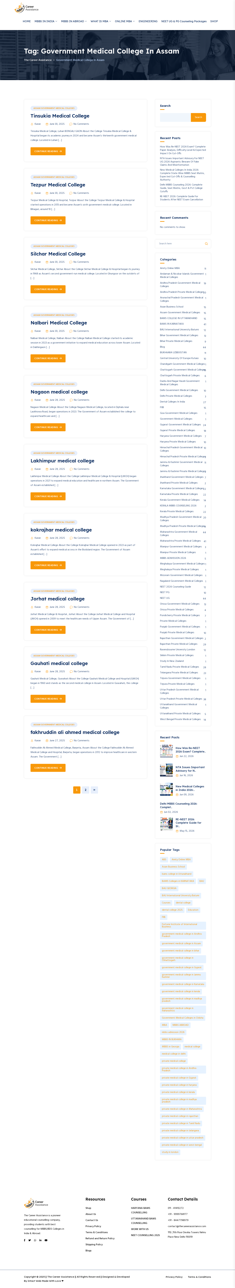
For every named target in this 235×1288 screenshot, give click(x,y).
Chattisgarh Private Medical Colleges (180, 375)
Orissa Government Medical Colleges (180, 604)
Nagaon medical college (59, 392)
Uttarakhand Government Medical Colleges (178, 706)
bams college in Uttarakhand (176, 874)
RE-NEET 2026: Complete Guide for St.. (188, 823)
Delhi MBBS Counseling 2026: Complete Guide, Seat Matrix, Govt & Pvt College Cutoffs (181, 188)
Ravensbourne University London (177, 649)
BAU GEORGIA (169, 888)
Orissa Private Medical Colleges (177, 609)
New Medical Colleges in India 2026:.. (190, 788)
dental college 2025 (172, 910)
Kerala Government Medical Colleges (180, 500)
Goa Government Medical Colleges (178, 413)
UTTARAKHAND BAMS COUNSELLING (143, 1221)
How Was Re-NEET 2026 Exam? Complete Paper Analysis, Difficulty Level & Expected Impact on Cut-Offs (183, 150)
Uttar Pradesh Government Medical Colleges (179, 691)
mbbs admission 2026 (173, 1032)
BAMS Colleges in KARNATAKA (178, 881)
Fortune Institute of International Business (179, 925)
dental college (183, 903)
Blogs (88, 1251)
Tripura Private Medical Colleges (177, 684)
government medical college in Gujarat (182, 967)
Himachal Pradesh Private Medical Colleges (183, 456)
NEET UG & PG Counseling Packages (184, 21)
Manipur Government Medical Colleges (181, 546)
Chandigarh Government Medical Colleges (182, 364)
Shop (88, 1208)
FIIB (162, 407)
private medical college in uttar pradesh (182, 1138)
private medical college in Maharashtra (182, 1109)
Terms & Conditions (97, 1232)
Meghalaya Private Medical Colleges (179, 569)
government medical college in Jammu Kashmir (181, 976)
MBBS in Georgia (170, 1047)
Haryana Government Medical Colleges (181, 436)
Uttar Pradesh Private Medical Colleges (181, 699)
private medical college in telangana (180, 1131)
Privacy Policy (93, 1226)
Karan (38, 124)
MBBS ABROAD (180, 1025)
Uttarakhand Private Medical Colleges (180, 713)
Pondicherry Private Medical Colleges (180, 615)
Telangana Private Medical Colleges (179, 672)
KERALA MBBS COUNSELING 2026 (178, 506)
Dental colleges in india (172, 402)
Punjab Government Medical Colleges (180, 627)
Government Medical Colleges (176, 419)
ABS (164, 860)
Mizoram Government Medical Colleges (181, 575)
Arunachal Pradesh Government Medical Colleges (181, 299)
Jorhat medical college (58, 599)
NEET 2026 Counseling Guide (175, 587)
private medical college (174, 1061)
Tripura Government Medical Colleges (180, 678)
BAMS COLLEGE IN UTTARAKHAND (178, 318)
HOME (27, 21)
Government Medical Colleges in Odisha (182, 1018)
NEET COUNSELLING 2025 (145, 1235)
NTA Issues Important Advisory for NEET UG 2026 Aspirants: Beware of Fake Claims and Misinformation (182, 162)
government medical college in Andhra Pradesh (182, 935)
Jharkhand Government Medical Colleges (182, 477)
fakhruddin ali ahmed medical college (75, 732)
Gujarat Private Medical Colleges (177, 430)
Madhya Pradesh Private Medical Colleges (182, 526)
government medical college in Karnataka (183, 984)
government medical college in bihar (180, 951)
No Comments (81, 124)
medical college (192, 1047)
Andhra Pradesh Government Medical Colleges (180, 284)
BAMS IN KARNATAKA (172, 324)
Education (193, 910)
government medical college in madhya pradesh (182, 1000)
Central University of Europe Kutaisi (179, 358)
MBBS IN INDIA (44, 21)
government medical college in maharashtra (177, 1009)
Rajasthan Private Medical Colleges (178, 644)
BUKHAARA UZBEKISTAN (173, 352)
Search (165, 106)
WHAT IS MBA (99, 21)
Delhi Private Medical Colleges (176, 396)
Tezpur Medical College (58, 185)
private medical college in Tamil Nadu (181, 1123)
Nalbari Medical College (59, 323)
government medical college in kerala (181, 991)
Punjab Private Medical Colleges (177, 632)
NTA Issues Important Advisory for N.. (190, 769)
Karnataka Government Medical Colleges (182, 488)
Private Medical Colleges (173, 621)
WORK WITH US (140, 1229)
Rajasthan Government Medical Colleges (181, 638)
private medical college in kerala (178, 1092)
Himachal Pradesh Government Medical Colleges (181, 449)
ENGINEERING (148, 21)
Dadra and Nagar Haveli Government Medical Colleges (180, 383)
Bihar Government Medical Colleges (179, 335)
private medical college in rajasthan (180, 1116)
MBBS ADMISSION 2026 (173, 558)
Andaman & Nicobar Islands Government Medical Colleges (182, 275)
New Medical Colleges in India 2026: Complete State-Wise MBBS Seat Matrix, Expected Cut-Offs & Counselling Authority (182, 175)
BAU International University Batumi (179, 329)
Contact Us (92, 1220)
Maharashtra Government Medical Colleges (178, 533)
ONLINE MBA (123, 21)
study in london (170, 1152)
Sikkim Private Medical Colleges (177, 655)
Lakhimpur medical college (62, 461)
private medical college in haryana (179, 1085)
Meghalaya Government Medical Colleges (182, 564)
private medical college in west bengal (182, 1145)
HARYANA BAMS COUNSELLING (140, 1210)
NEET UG (165, 598)
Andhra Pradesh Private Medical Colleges (182, 292)
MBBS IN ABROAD (72, 21)
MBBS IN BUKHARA (172, 1039)
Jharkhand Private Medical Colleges (179, 483)
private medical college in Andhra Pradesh (179, 1069)
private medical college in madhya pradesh (179, 1101)
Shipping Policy (94, 1245)
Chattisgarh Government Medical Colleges (183, 370)
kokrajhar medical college (61, 530)
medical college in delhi (174, 1054)
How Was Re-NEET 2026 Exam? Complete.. (191, 749)
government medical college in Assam (181, 943)
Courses (166, 903)
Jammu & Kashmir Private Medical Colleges (183, 471)
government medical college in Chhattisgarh (177, 959)
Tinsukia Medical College (60, 116)
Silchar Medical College (58, 254)
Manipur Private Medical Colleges (178, 552)
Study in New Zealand (172, 661)
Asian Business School (171, 307)
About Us (91, 1214)
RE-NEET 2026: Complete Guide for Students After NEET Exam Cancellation (181, 198)
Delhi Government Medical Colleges (179, 390)
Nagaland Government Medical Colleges (181, 581)
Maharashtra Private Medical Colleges (180, 541)
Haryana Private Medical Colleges (178, 442)
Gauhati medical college (59, 663)
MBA (164, 1025)
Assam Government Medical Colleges (53, 108)
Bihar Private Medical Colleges (176, 341)
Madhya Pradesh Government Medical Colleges (180, 519)
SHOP (214, 21)
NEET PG (164, 592)
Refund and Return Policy (100, 1239)
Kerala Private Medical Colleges (177, 511)
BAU (202, 881)
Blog (162, 347)
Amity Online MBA (170, 268)
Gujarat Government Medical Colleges (180, 424)
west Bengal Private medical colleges (180, 719)
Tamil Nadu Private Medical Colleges (179, 667)
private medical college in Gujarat (179, 1078)
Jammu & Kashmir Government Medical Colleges (181, 464)
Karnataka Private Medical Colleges (179, 494)
